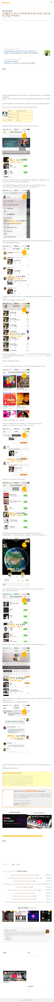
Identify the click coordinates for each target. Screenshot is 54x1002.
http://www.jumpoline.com (10, 49)
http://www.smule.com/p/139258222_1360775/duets (35, 355)
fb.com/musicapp (23, 805)
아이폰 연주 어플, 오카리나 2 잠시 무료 (23, 893)
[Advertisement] (27, 34)
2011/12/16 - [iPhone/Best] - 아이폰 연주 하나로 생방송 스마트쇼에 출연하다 (17, 779)
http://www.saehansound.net (11, 59)
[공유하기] (7, 865)
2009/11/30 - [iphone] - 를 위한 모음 (15, 784)
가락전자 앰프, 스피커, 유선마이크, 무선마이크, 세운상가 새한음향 (19, 63)
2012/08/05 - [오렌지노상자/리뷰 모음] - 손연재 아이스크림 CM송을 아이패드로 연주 (18, 778)
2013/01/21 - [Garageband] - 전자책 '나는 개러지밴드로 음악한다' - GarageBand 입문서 (19, 775)
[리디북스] (27, 804)
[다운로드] (5, 120)
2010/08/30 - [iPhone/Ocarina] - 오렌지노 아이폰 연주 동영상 (18, 783)
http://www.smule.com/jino (21, 354)
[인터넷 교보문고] (22, 804)
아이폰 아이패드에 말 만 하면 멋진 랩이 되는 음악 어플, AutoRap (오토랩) (23, 902)
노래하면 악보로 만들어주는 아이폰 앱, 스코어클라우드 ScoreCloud (23, 878)
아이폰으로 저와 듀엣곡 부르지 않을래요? (23, 881)
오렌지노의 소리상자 (10, 930)
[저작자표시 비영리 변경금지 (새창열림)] (18, 864)
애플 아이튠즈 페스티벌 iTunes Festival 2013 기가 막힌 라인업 (23, 890)
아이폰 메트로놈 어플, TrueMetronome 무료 (23, 896)
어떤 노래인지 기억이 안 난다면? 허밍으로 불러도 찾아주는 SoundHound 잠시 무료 (23, 884)
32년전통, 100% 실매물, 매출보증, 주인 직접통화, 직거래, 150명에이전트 (21, 53)
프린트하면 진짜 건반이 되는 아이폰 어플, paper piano (23, 875)
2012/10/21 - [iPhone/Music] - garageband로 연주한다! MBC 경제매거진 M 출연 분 (18, 776)
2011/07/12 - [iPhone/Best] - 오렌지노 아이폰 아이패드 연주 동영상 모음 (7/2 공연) (18, 780)
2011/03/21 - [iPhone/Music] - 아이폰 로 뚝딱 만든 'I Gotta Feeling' (17, 782)
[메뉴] (51, 2)
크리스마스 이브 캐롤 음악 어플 (23, 887)
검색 (37, 956)
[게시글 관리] (8, 865)
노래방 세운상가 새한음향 (11, 61)
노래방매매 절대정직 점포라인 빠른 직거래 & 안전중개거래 (20, 51)
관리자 (32, 1000)
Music (14, 871)
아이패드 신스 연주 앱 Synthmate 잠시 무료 (23, 899)
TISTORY (27, 1000)
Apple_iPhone (7, 871)
